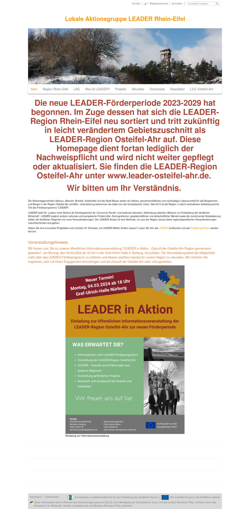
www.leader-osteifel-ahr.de (158, 175)
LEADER (163, 228)
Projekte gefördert (200, 228)
